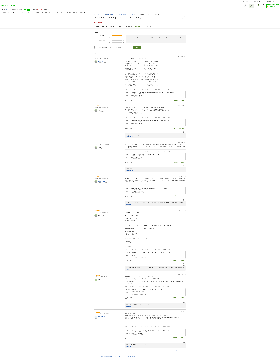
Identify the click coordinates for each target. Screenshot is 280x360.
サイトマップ (255, 1)
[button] (109, 61)
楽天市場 (269, 1)
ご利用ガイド (248, 1)
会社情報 (101, 356)
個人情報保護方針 (108, 356)
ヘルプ (243, 1)
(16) (119, 26)
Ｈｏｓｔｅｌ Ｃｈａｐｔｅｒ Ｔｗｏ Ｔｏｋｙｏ (119, 17)
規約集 (129, 356)
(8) (138, 26)
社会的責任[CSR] (117, 356)
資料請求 (134, 356)
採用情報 (125, 356)
